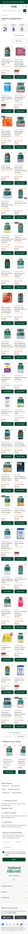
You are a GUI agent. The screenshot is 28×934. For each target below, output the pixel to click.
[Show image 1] (5, 56)
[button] (20, 35)
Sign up (14, 859)
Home (5, 15)
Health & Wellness (17, 792)
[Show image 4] (21, 56)
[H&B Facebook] (14, 880)
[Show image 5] (22, 56)
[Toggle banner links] (26, 2)
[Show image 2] (19, 56)
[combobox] (12, 11)
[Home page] (14, 6)
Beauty (4, 789)
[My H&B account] (23, 6)
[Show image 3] (20, 56)
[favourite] (14, 745)
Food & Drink (5, 786)
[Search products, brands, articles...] (25, 11)
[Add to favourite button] (12, 47)
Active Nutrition (15, 786)
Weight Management (14, 789)
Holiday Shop (6, 792)
